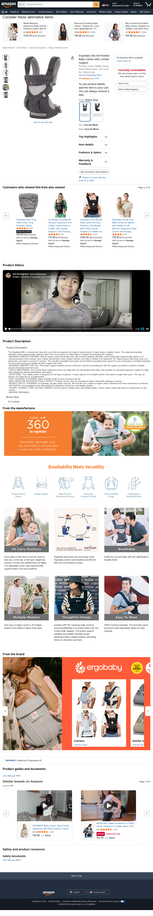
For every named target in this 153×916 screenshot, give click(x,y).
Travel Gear (21, 48)
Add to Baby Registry (128, 89)
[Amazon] (8, 4)
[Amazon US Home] (48, 893)
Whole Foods (105, 12)
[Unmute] (147, 329)
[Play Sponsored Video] (44, 806)
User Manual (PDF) (12, 776)
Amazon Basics (46, 12)
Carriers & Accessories (37, 48)
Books (134, 12)
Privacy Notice (54, 901)
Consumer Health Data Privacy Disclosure (79, 901)
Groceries (91, 12)
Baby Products (8, 48)
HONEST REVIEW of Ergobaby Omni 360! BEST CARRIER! (39, 277)
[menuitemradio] (142, 329)
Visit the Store (80, 745)
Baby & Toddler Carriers (58, 48)
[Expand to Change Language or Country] (109, 5)
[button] (4, 12)
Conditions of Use (39, 901)
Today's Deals (121, 12)
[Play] (5, 329)
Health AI (14, 12)
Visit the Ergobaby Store (90, 75)
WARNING (11, 760)
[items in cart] (148, 4)
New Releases (77, 12)
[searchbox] (59, 4)
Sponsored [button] (7, 786)
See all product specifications (94, 172)
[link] (27, 36)
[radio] (6, 58)
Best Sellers (61, 12)
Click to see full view (42, 122)
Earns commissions (38, 274)
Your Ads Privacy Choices (109, 901)
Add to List (123, 83)
